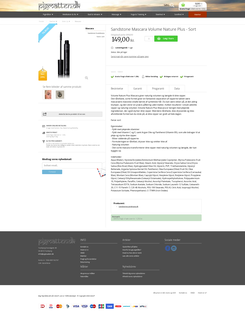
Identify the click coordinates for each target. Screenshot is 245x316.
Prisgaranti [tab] (158, 88)
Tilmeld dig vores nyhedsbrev (133, 273)
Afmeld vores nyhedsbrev (132, 276)
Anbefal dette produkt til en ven (72, 114)
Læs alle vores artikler (130, 256)
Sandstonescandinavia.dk (128, 206)
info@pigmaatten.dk (46, 254)
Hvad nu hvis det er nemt (132, 253)
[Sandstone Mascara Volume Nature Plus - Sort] (63, 55)
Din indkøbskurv (193, 5)
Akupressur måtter (87, 273)
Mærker (83, 256)
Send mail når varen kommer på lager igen (130, 56)
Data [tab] (177, 88)
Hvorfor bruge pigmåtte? (131, 250)
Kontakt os (84, 247)
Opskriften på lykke (129, 247)
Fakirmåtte (84, 276)
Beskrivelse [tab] (117, 88)
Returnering (85, 262)
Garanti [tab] (137, 88)
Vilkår (82, 253)
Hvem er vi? (202, 293)
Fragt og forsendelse (88, 259)
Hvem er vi (84, 250)
